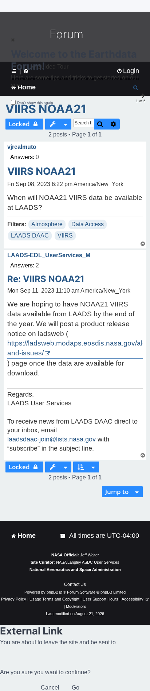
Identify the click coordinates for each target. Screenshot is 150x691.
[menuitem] (63, 536)
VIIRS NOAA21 (46, 109)
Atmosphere (47, 224)
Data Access (87, 224)
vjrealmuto (21, 147)
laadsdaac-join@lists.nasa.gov (51, 439)
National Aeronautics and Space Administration (75, 569)
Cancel (50, 687)
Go (75, 687)
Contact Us (75, 584)
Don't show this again (35, 103)
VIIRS (65, 235)
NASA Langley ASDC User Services (87, 562)
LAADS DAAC (30, 235)
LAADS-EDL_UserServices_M (48, 255)
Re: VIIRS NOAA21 (45, 279)
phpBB (52, 592)
